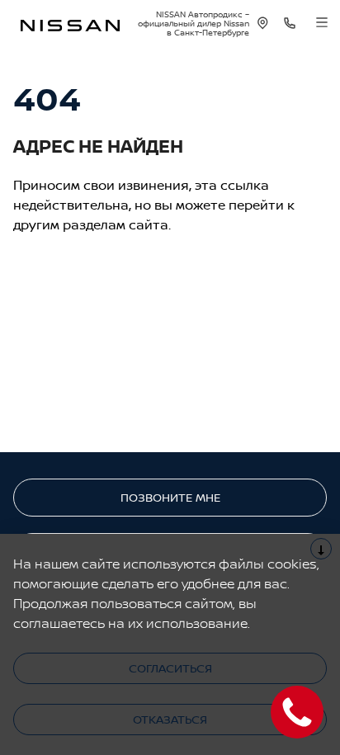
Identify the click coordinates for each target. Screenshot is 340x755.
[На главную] (70, 23)
